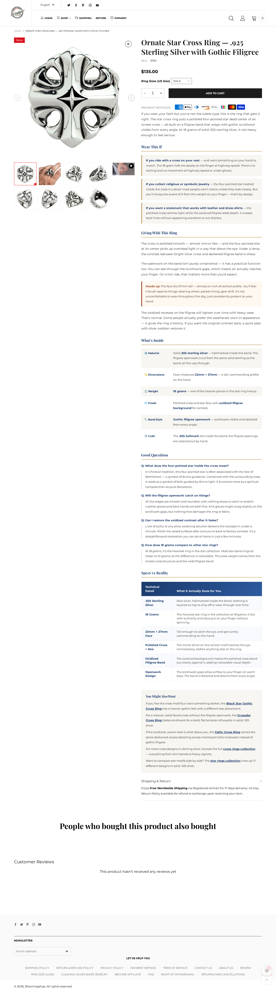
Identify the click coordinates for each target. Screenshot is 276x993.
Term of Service (175, 968)
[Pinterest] (83, 5)
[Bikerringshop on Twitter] (21, 924)
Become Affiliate (128, 974)
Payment (120, 18)
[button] (17, 98)
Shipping (85, 18)
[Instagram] (90, 5)
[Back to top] (267, 980)
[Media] (128, 44)
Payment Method (143, 968)
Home (48, 18)
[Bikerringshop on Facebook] (15, 924)
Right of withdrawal (177, 974)
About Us (226, 968)
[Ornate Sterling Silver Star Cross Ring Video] (123, 169)
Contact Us (203, 968)
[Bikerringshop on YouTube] (39, 924)
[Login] (242, 18)
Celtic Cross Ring (227, 732)
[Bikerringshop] (17, 12)
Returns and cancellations (223, 974)
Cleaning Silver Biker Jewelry (84, 974)
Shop (64, 18)
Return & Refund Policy (74, 968)
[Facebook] (76, 5)
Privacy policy (111, 968)
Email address (26, 951)
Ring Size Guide (42, 974)
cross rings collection (239, 749)
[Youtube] (97, 5)
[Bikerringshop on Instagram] (33, 924)
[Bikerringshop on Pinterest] (27, 924)
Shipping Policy (37, 968)
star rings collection (225, 760)
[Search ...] (231, 18)
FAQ (151, 974)
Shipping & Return (156, 781)
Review (245, 968)
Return (101, 18)
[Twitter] (68, 5)
